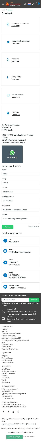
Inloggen (4, 356)
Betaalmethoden (7, 344)
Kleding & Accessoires (9, 371)
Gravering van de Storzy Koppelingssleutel (15, 340)
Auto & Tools (6, 369)
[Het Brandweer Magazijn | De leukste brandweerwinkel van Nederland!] (12, 4)
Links (3, 342)
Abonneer (34, 300)
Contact (9, 10)
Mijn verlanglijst (7, 360)
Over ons (4, 331)
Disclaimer (23, 424)
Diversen (4, 376)
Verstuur (7, 227)
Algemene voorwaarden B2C (11, 338)
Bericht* (4, 215)
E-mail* (4, 188)
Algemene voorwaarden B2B (11, 333)
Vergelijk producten (8, 362)
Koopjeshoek (6, 382)
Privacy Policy (6, 347)
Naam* (4, 170)
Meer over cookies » (29, 436)
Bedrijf (4, 179)
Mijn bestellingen (7, 358)
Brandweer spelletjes (9, 336)
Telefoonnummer (8, 197)
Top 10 (4, 380)
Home (3, 10)
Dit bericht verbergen (14, 437)
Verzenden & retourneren (10, 349)
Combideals (5, 378)
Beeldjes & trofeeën (8, 373)
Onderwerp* (6, 206)
